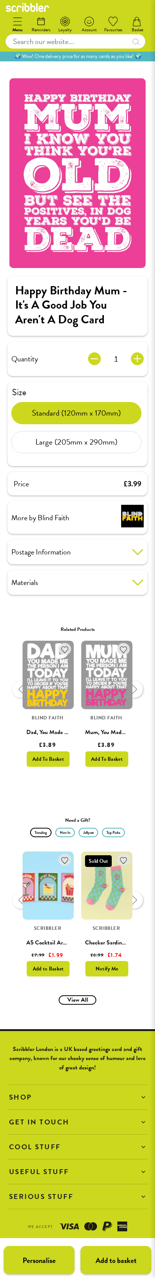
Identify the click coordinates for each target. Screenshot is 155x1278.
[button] (77, 1097)
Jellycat (88, 832)
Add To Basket (48, 759)
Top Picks (113, 832)
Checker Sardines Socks (113, 942)
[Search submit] (136, 41)
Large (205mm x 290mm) (76, 442)
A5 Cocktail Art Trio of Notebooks (67, 942)
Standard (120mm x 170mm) (76, 413)
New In (65, 832)
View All (77, 999)
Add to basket (116, 1260)
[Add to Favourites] (65, 649)
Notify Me (107, 969)
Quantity (24, 358)
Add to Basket (48, 969)
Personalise (39, 1260)
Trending (41, 832)
